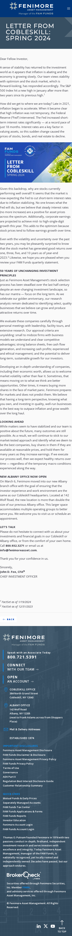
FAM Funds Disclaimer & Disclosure (24, 755)
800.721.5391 (29, 655)
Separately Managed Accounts (22, 802)
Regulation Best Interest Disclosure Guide (28, 781)
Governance (10, 772)
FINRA (26, 887)
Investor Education (14, 820)
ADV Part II (9, 776)
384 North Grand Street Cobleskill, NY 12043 (24, 693)
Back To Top (62, 929)
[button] (68, 8)
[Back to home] (32, 8)
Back (11, 619)
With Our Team (21, 667)
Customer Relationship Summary (23, 785)
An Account (18, 679)
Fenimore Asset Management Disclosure (27, 750)
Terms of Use (11, 768)
